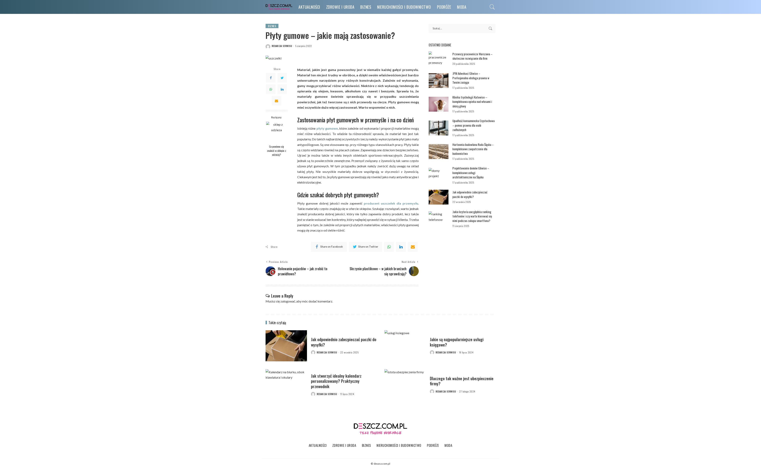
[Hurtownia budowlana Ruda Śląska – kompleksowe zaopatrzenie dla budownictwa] (438, 151)
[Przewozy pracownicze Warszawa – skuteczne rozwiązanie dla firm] (438, 58)
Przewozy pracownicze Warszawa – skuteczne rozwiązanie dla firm (472, 56)
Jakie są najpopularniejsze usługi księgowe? (457, 341)
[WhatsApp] (270, 89)
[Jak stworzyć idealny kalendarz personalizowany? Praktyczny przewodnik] (286, 384)
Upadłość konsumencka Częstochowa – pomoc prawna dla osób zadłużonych (473, 125)
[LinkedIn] (282, 89)
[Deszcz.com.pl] (279, 7)
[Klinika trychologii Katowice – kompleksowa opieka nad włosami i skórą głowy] (438, 104)
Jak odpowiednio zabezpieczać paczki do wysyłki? (469, 194)
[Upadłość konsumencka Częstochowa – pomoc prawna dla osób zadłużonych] (438, 128)
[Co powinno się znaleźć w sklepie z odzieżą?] (276, 132)
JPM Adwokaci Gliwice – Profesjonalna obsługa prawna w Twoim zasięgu (470, 77)
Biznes (272, 26)
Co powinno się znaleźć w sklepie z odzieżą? (276, 151)
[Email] (276, 100)
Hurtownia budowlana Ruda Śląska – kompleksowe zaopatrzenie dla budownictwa (473, 149)
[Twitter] (282, 77)
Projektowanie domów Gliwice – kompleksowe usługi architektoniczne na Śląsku (470, 172)
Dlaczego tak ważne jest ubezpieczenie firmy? (461, 381)
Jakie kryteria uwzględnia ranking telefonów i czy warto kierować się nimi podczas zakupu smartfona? (472, 216)
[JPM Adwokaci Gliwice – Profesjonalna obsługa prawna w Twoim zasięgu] (438, 80)
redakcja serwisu (282, 46)
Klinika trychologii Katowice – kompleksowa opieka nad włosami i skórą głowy (472, 101)
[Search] (492, 7)
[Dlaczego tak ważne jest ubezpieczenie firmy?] (405, 384)
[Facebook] (270, 77)
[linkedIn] (401, 247)
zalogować (287, 301)
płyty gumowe (327, 128)
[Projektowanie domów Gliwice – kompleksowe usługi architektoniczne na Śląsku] (438, 175)
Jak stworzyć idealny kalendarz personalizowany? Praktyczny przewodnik (336, 381)
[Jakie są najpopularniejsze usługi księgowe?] (405, 345)
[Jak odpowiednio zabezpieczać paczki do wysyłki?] (438, 197)
